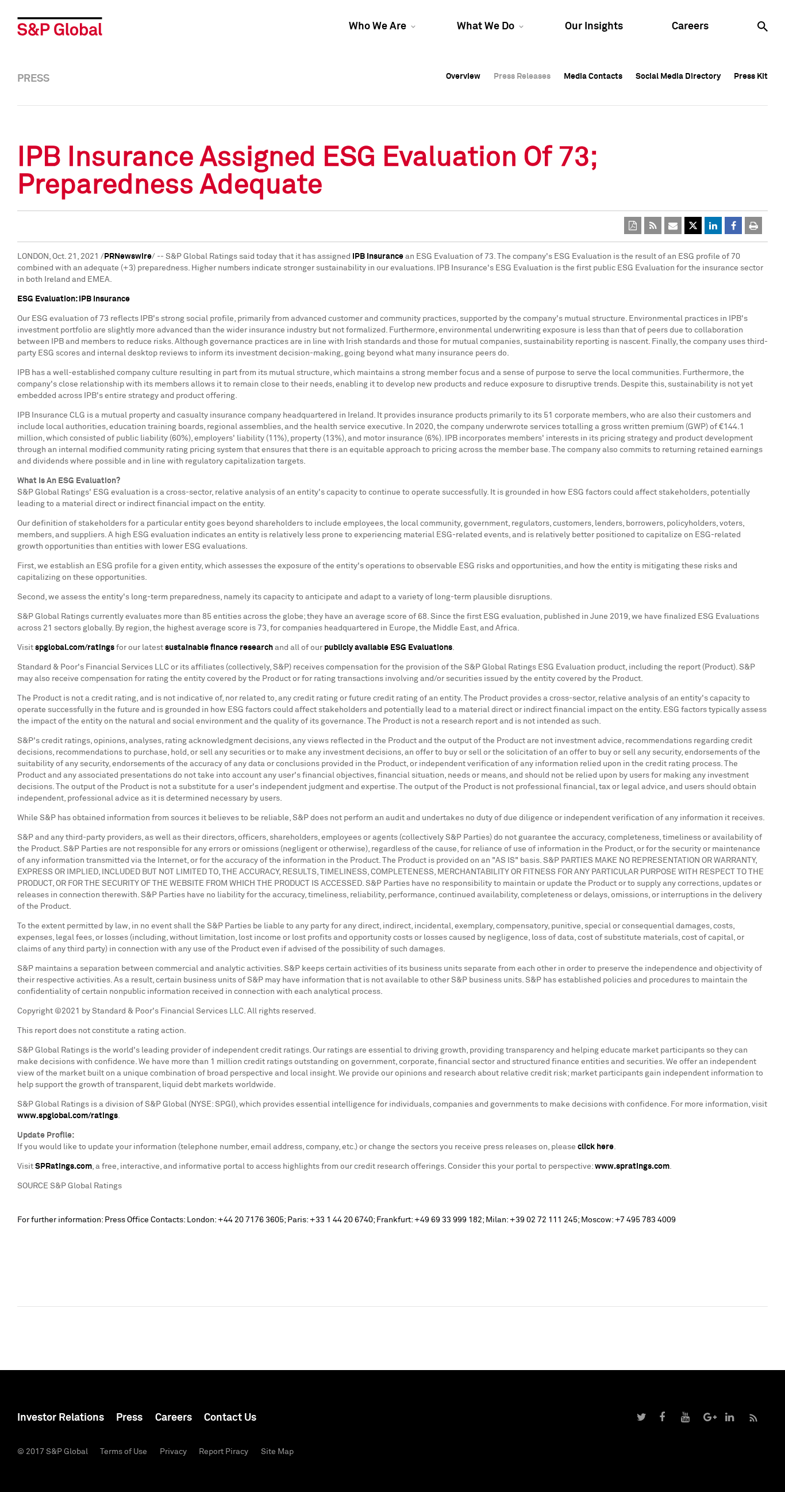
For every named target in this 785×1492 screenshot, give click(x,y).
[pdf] (632, 225)
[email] (673, 225)
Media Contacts (593, 76)
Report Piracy (223, 1452)
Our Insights (594, 26)
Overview (463, 76)
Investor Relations (60, 1418)
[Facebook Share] (733, 225)
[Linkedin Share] (713, 225)
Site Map (277, 1452)
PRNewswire (128, 257)
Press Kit (751, 76)
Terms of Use (123, 1452)
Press (129, 1418)
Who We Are (377, 26)
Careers (690, 26)
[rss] (652, 225)
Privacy (173, 1452)
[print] (753, 225)
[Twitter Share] (693, 225)
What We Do (485, 26)
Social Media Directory (678, 76)
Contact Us (230, 1418)
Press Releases (522, 76)
